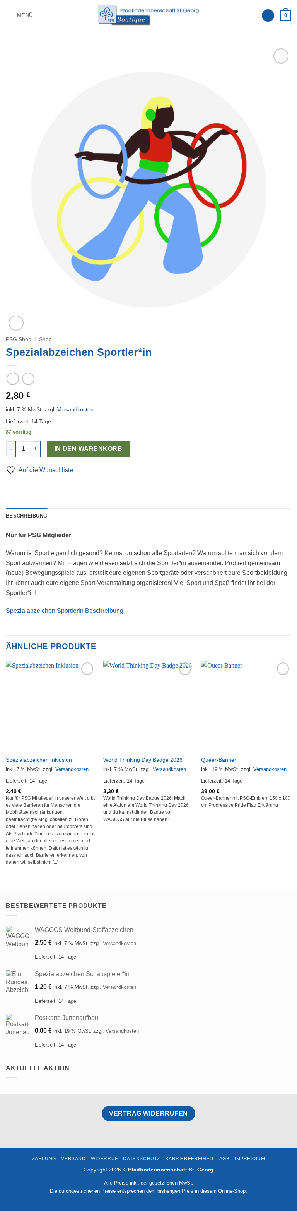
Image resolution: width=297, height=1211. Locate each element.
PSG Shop (18, 339)
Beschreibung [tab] (26, 516)
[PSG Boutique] (148, 15)
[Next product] (13, 379)
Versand (73, 1158)
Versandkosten (75, 409)
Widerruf (104, 1158)
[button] (19, 15)
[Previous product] (28, 379)
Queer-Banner (218, 760)
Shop (45, 339)
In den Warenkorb (88, 448)
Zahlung (44, 1158)
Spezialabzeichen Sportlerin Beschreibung (64, 610)
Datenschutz (141, 1158)
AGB (224, 1158)
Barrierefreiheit (189, 1158)
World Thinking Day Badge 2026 (143, 760)
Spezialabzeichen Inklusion (39, 760)
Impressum (250, 1158)
